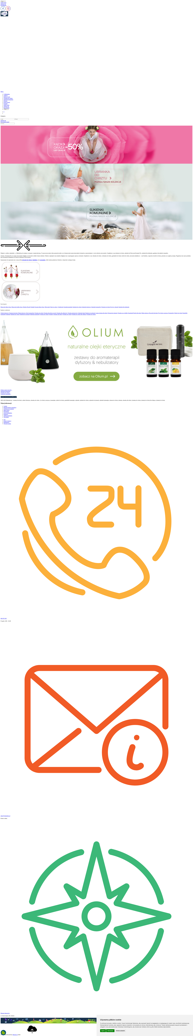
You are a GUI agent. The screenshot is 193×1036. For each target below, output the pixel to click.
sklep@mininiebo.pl (5, 816)
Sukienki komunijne (8, 99)
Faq (4, 419)
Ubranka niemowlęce (73, 313)
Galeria (5, 406)
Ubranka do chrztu (8, 98)
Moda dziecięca (22, 313)
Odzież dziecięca (5, 313)
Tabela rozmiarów (8, 415)
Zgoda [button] (103, 1030)
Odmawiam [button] (110, 1030)
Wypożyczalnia (7, 423)
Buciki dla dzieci (137, 313)
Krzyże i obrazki (114, 307)
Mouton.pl (15, 1034)
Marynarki (47, 307)
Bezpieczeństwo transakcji (10, 407)
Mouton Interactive (5, 1013)
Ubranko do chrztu (91, 314)
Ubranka (51, 314)
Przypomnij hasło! (5, 122)
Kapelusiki (130, 313)
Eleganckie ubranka (112, 313)
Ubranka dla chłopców (61, 313)
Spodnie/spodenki (68, 307)
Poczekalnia (3, 5)
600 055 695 (4, 618)
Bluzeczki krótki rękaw (17, 307)
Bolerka (25, 307)
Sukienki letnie (81, 313)
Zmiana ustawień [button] (120, 1030)
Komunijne (171, 313)
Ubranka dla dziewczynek (50, 313)
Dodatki (32, 307)
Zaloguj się (3, 4)
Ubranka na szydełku (123, 313)
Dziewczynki (7, 97)
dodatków (35, 260)
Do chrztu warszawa (163, 313)
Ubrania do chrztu (44, 314)
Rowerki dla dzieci (153, 313)
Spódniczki (60, 307)
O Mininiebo (7, 94)
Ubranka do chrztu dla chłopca (79, 314)
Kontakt (5, 103)
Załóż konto (3, 2)
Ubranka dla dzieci (13, 313)
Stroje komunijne (30, 313)
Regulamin (6, 411)
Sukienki (8, 314)
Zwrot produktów (8, 413)
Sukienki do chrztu (77, 307)
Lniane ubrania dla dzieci (102, 313)
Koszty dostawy (7, 421)
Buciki (28, 307)
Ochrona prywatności (9, 409)
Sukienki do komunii (25, 314)
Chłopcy (6, 95)
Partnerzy (6, 414)
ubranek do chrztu (27, 260)
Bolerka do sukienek (90, 313)
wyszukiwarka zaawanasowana (8, 125)
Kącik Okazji (7, 102)
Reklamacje (6, 422)
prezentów (43, 260)
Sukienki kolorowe (86, 307)
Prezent (5, 101)
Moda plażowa (145, 313)
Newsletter (6, 417)
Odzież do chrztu (178, 313)
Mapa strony (7, 410)
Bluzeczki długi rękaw (6, 307)
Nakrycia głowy (54, 307)
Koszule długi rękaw (40, 307)
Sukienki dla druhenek (124, 307)
